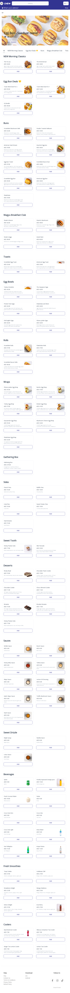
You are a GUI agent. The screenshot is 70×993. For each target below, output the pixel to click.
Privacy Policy (8, 982)
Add (18, 71)
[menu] (1, 3)
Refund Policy (8, 984)
